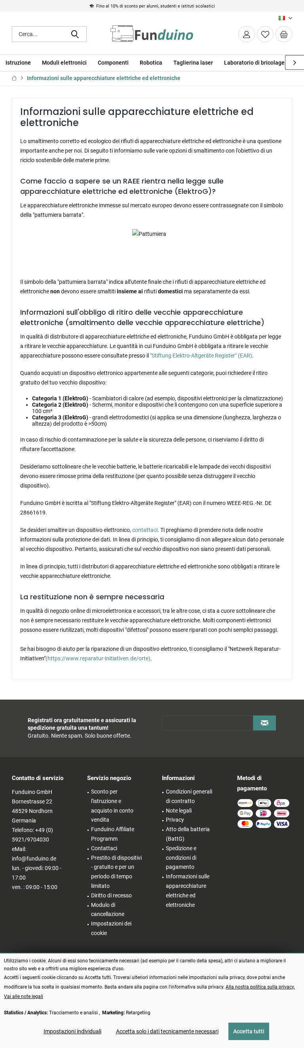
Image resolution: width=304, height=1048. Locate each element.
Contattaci (104, 848)
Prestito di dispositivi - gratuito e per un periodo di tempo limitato (116, 872)
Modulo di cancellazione (107, 910)
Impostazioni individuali (72, 1031)
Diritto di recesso (111, 895)
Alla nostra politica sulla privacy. (260, 987)
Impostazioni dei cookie (111, 928)
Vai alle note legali (23, 996)
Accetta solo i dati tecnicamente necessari (167, 1031)
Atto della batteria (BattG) (188, 834)
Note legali (179, 810)
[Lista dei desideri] (265, 34)
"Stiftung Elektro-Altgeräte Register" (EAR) (201, 355)
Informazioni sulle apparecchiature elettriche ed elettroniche (187, 890)
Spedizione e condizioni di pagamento (181, 857)
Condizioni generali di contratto (189, 796)
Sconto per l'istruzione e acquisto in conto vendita (112, 805)
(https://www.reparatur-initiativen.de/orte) (98, 658)
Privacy (175, 820)
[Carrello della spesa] (284, 34)
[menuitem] (284, 34)
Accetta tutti (248, 1031)
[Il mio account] (246, 34)
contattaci (145, 530)
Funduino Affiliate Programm (112, 834)
